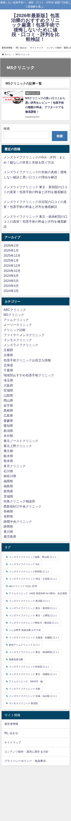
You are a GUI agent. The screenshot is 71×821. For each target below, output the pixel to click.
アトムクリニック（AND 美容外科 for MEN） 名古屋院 (38, 593)
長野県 (8, 516)
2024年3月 (11, 290)
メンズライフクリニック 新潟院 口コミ (29, 601)
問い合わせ (21, 47)
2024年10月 (12, 270)
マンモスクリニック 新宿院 (23, 703)
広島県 (8, 415)
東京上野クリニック (18, 445)
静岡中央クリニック (18, 521)
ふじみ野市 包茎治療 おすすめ (25, 630)
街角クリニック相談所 (19, 501)
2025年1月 (11, 260)
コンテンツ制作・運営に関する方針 (26, 751)
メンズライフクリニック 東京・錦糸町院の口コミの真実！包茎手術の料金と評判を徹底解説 (35, 221)
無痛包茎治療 (16, 659)
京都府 (8, 349)
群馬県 (8, 491)
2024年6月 (11, 275)
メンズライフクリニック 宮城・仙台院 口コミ (33, 696)
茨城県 (8, 496)
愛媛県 (8, 420)
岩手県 (8, 405)
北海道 (8, 365)
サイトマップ (36, 47)
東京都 (8, 450)
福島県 (8, 486)
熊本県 (8, 460)
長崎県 (8, 511)
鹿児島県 (10, 536)
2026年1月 (11, 250)
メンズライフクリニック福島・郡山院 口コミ (33, 557)
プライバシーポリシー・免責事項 (25, 761)
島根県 (8, 410)
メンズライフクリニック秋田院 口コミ (29, 571)
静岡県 (8, 526)
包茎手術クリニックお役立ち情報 (27, 360)
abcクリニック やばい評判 (23, 586)
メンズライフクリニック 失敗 (24, 689)
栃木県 (8, 455)
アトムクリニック (16, 319)
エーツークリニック (18, 324)
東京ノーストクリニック (21, 440)
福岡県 (8, 481)
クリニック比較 (15, 329)
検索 (7, 128)
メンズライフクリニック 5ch (24, 564)
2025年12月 (12, 255)
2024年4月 (11, 285)
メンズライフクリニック (21, 345)
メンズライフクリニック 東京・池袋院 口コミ (33, 674)
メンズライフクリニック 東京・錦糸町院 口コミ (34, 652)
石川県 (8, 471)
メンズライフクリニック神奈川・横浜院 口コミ (34, 623)
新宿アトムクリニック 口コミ (24, 645)
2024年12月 (12, 265)
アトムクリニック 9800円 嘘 (26, 681)
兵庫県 (8, 355)
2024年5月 (11, 280)
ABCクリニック (15, 309)
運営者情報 (7, 47)
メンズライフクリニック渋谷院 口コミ (29, 667)
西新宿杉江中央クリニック (22, 506)
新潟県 (8, 430)
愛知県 (8, 425)
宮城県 (8, 390)
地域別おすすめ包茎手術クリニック (29, 375)
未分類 (8, 435)
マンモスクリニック (18, 339)
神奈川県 (10, 476)
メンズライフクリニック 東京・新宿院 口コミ (33, 608)
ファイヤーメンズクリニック (24, 335)
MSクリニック (14, 314)
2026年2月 (11, 245)
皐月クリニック (15, 466)
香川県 (8, 531)
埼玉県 (8, 380)
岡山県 (8, 400)
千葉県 (8, 370)
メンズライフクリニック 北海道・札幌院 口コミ (34, 637)
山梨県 (8, 395)
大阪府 (8, 385)
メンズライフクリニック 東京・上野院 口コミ (33, 615)
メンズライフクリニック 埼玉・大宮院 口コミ (33, 579)
